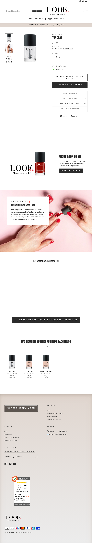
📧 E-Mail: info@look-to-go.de (57, 434)
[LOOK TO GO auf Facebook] (10, 464)
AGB (5, 431)
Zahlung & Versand (70, 103)
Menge (55, 53)
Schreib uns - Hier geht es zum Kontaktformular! (19, 451)
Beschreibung (70, 93)
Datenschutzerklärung (11, 437)
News (62, 19)
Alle (46, 347)
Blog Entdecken (71, 171)
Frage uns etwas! (70, 109)
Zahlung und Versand (54, 419)
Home (30, 19)
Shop (44, 19)
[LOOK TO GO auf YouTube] (14, 464)
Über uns (37, 19)
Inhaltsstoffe (69, 98)
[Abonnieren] (36, 456)
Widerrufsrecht (52, 416)
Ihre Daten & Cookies (11, 440)
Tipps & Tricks (53, 19)
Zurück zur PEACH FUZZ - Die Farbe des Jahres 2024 (47, 320)
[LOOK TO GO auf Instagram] (5, 464)
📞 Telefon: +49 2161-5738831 (57, 431)
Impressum (8, 434)
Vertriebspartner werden (55, 413)
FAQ (48, 410)
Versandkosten (68, 48)
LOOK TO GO (58, 34)
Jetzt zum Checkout (70, 85)
